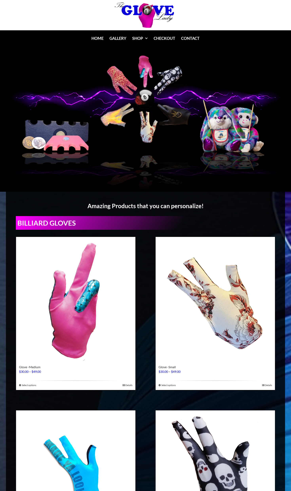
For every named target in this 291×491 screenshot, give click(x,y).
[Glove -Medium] (75, 299)
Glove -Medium (29, 367)
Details (128, 385)
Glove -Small (167, 367)
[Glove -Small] (215, 299)
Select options (29, 385)
